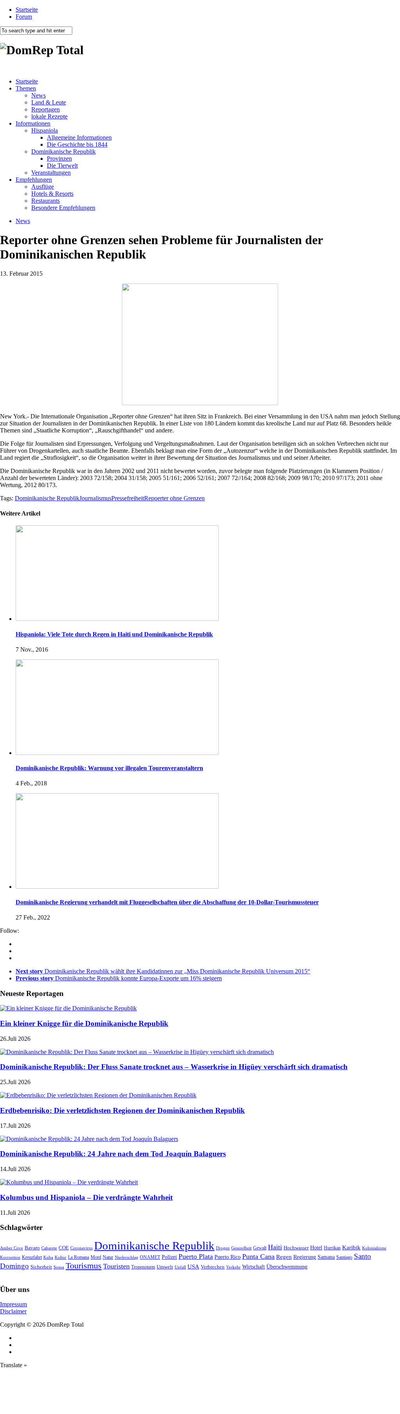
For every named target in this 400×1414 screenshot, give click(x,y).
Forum (24, 16)
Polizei (169, 1257)
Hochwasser (296, 1248)
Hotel (316, 1247)
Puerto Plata (196, 1256)
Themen (26, 88)
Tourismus (84, 1265)
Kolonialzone (374, 1248)
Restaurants (45, 200)
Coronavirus (81, 1248)
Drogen (223, 1248)
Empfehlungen (34, 179)
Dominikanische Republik (63, 151)
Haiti (275, 1247)
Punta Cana (258, 1256)
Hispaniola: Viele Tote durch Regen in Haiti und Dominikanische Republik (114, 634)
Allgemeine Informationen (79, 137)
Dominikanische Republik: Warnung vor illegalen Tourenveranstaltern (109, 768)
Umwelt (165, 1267)
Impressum (13, 1304)
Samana (326, 1257)
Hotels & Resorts (52, 193)
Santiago (344, 1257)
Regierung (304, 1257)
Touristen (116, 1266)
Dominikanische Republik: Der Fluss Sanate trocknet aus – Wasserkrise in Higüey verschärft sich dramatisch (174, 1067)
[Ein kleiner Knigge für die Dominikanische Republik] (68, 1008)
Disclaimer (13, 1311)
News (38, 95)
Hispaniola (44, 130)
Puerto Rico (227, 1257)
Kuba (48, 1257)
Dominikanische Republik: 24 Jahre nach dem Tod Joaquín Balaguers (113, 1154)
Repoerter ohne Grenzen (174, 498)
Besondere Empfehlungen (63, 207)
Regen (284, 1256)
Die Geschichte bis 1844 (77, 144)
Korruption (10, 1257)
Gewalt (259, 1248)
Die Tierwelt (62, 165)
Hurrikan (332, 1248)
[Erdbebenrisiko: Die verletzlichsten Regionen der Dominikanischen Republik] (98, 1095)
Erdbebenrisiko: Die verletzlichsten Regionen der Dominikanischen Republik (122, 1110)
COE (64, 1248)
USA (193, 1266)
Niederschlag (126, 1257)
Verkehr (233, 1267)
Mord (96, 1257)
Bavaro (32, 1248)
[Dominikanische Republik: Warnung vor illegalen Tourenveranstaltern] (117, 753)
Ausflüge (42, 186)
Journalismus (95, 498)
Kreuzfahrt (32, 1257)
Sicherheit (41, 1267)
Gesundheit (241, 1248)
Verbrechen (213, 1267)
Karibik (351, 1247)
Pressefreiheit (127, 498)
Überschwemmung (286, 1267)
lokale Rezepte (49, 116)
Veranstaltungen (51, 172)
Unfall (180, 1267)
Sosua (59, 1267)
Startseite (27, 9)
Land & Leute (48, 102)
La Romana (78, 1257)
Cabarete (49, 1248)
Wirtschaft (253, 1267)
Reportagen (45, 109)
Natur (108, 1257)
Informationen (33, 123)
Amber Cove (11, 1248)
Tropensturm (143, 1267)
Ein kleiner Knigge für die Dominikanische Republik (84, 1023)
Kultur (60, 1257)
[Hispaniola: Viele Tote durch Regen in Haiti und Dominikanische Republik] (117, 618)
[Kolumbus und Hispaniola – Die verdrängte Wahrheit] (69, 1182)
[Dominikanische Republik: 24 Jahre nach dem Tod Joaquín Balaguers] (89, 1139)
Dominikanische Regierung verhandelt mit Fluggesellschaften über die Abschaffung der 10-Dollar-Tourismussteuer (167, 902)
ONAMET (150, 1257)
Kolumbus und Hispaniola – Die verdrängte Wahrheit (86, 1197)
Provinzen (59, 158)
